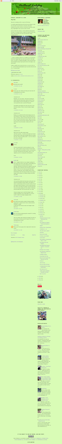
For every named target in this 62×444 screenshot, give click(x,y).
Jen (14, 89)
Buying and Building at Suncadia (43, 48)
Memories (39, 107)
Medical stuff (40, 104)
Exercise (39, 71)
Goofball (15, 211)
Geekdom (39, 78)
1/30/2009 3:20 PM (18, 157)
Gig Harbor (40, 83)
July (41, 203)
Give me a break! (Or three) (44, 264)
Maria (15, 82)
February (41, 212)
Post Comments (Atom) (20, 237)
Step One (13, 19)
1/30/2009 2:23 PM (18, 139)
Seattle (39, 142)
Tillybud (15, 225)
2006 (40, 279)
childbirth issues (40, 53)
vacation (39, 158)
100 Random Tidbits (41, 31)
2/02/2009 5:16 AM (18, 230)
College (39, 54)
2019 (40, 175)
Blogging (39, 42)
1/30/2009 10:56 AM (18, 110)
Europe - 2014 (40, 69)
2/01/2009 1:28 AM (18, 208)
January (41, 214)
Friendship (39, 77)
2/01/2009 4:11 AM (18, 222)
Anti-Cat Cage (42, 262)
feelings (39, 75)
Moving (39, 116)
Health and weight (41, 91)
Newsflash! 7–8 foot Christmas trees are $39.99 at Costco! (44, 399)
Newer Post (13, 234)
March (41, 211)
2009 (40, 193)
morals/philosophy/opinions (42, 115)
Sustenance (42, 232)
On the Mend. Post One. (44, 256)
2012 (40, 188)
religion (39, 137)
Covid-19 (39, 59)
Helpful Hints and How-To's (42, 92)
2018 (40, 177)
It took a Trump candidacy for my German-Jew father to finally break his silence (46, 378)
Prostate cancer (40, 133)
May (41, 207)
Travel (39, 155)
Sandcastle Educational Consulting (44, 140)
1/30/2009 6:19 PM (18, 176)
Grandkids (39, 84)
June (41, 205)
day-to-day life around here (42, 65)
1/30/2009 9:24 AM (18, 93)
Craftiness (39, 60)
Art (38, 38)
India (38, 97)
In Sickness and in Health (44, 236)
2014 (40, 184)
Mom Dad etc (40, 112)
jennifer (15, 160)
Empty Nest (40, 68)
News (39, 122)
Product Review (40, 131)
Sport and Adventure (41, 145)
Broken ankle (40, 47)
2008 (40, 276)
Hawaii (39, 87)
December (42, 195)
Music (39, 118)
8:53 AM (21, 74)
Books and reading (41, 45)
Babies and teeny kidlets (42, 39)
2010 (40, 191)
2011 (40, 189)
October (41, 198)
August (41, 202)
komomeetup (40, 101)
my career (39, 119)
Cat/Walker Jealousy (43, 254)
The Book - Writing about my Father (44, 149)
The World (39, 154)
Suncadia (39, 148)
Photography (40, 128)
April (41, 209)
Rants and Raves (40, 136)
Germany (39, 80)
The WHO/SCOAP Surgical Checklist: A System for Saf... (45, 247)
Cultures (39, 62)
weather (39, 161)
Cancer (39, 50)
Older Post (34, 234)
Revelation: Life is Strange (44, 249)
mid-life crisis (40, 110)
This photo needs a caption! (44, 230)
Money (39, 113)
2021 (40, 172)
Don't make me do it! (43, 269)
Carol (15, 142)
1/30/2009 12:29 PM (18, 127)
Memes (39, 106)
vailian (15, 199)
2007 (40, 278)
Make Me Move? (44, 388)
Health (39, 89)
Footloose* (42, 260)
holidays (39, 94)
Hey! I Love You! (43, 273)
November (42, 196)
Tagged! (41, 225)
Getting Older (40, 81)
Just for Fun (40, 98)
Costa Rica (39, 57)
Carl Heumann (40, 51)
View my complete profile (43, 25)
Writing (39, 166)
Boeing (39, 44)
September (42, 200)
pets (38, 127)
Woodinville (40, 163)
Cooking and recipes (41, 56)
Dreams (39, 66)
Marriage (39, 103)
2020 (40, 173)
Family (39, 74)
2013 (40, 186)
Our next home (40, 124)
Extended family (40, 72)
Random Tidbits (40, 134)
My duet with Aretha (43, 234)
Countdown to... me (43, 229)
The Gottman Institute (41, 152)
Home (24, 234)
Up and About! (42, 237)
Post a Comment (14, 233)
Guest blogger (40, 86)
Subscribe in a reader (41, 304)
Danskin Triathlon (41, 63)
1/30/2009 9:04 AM (18, 86)
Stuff (38, 146)
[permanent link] (15, 70)
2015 (40, 182)
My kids (39, 121)
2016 (40, 180)
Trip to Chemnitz (41, 157)
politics (39, 130)
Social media (40, 143)
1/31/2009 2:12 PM (18, 196)
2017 (40, 179)
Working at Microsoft (41, 164)
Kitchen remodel (40, 100)
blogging (39, 41)
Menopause (40, 109)
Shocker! (41, 220)
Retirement (39, 139)
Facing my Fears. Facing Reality (45, 227)
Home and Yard (40, 95)
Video (39, 160)
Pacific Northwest (41, 125)
